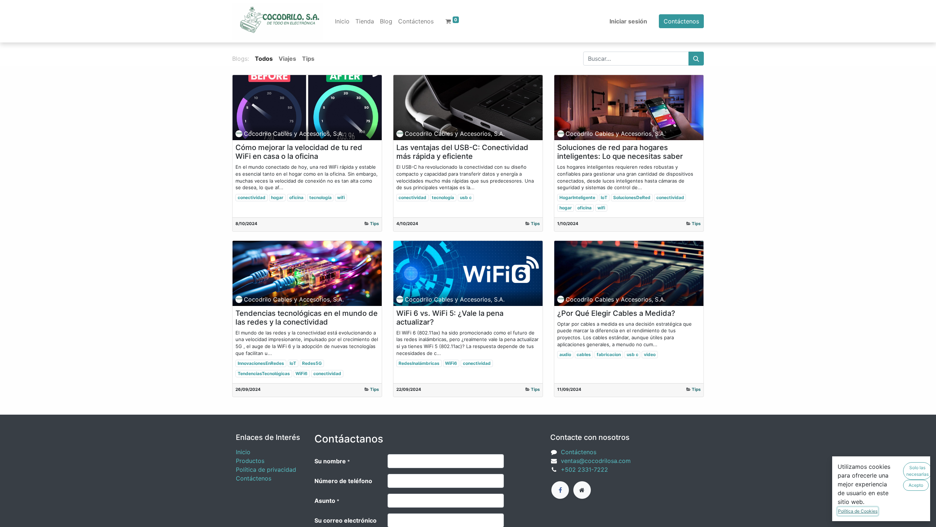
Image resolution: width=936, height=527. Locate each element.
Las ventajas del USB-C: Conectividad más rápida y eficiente (462, 152)
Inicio (243, 452)
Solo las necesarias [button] (917, 471)
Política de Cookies (858, 511)
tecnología (320, 197)
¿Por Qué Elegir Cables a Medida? (616, 313)
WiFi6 (301, 373)
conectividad (251, 197)
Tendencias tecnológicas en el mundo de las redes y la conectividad (306, 317)
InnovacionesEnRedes (261, 363)
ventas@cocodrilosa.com (596, 460)
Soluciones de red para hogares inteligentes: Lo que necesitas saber (620, 152)
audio (565, 354)
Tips (374, 223)
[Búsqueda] (696, 59)
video (650, 354)
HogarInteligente (577, 197)
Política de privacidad (266, 469)
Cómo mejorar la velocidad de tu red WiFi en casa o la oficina (298, 152)
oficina (296, 197)
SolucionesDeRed (631, 197)
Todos (264, 58)
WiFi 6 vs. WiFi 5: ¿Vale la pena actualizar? (449, 317)
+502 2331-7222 (584, 469)
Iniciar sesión (628, 21)
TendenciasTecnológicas (264, 373)
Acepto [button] (916, 485)
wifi (341, 197)
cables (584, 354)
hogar (277, 197)
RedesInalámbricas (419, 363)
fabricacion (609, 354)
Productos (250, 460)
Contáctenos (681, 21)
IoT (604, 197)
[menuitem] (342, 21)
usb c (466, 197)
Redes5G (312, 363)
